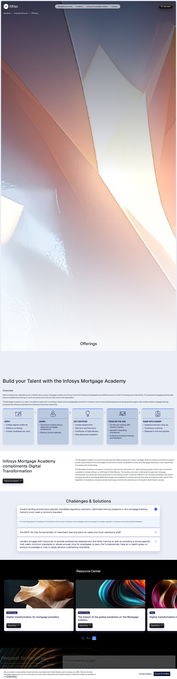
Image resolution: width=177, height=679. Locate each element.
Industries (7, 13)
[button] (83, 638)
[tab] (88, 510)
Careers (114, 6)
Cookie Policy (11, 677)
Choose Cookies (145, 674)
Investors (79, 6)
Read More (12, 625)
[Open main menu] (6, 6)
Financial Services (21, 13)
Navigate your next (65, 6)
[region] (88, 674)
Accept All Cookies (162, 674)
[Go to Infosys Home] (14, 6)
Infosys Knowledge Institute (97, 6)
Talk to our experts (11, 481)
